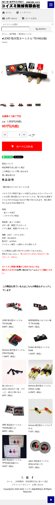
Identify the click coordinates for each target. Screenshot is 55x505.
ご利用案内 (19, 481)
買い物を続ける (8, 175)
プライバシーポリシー (21, 484)
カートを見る (31, 18)
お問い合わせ (11, 18)
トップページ (25, 12)
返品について (7, 163)
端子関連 (13, 34)
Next (52, 72)
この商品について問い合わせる (15, 171)
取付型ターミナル (25, 34)
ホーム (8, 12)
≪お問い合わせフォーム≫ (26, 269)
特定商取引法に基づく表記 (13, 167)
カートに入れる (24, 146)
